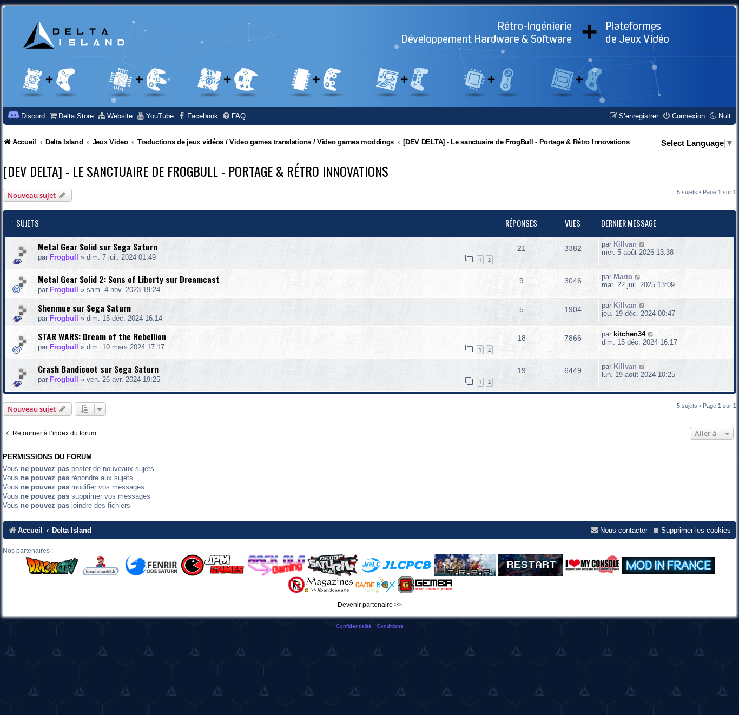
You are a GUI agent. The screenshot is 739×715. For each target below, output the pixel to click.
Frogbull (64, 257)
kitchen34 (629, 334)
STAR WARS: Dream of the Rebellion (102, 336)
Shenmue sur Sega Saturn (84, 307)
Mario (622, 277)
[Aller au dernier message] (642, 244)
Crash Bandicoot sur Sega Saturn (98, 368)
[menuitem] (71, 116)
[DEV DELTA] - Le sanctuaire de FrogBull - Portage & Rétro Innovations (195, 171)
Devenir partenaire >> (370, 604)
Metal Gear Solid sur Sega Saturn (97, 246)
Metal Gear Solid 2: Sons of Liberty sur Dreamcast (129, 279)
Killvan (625, 244)
